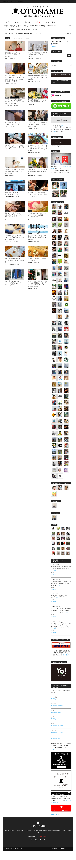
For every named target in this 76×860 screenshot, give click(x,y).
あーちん (7, 126)
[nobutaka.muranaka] (54, 451)
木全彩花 (53, 574)
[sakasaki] (66, 292)
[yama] (60, 384)
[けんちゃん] (53, 533)
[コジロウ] (54, 517)
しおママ (30, 128)
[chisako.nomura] (66, 470)
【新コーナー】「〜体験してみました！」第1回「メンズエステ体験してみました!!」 (15, 215)
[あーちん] (60, 329)
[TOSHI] (54, 243)
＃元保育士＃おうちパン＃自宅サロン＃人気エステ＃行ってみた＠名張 (14, 147)
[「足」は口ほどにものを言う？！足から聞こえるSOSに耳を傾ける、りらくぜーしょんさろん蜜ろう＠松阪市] (15, 68)
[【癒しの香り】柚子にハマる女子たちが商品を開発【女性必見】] (38, 162)
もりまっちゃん (8, 241)
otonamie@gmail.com (42, 836)
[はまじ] (66, 206)
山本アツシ (7, 219)
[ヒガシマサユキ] (66, 487)
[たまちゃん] (66, 372)
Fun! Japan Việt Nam (57, 732)
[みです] (66, 457)
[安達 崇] (54, 329)
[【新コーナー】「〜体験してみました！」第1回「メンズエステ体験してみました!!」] (15, 206)
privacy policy (55, 814)
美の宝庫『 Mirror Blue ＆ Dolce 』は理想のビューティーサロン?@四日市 (14, 283)
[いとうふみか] (60, 439)
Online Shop (51, 26)
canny (6, 175)
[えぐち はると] (60, 274)
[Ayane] (54, 384)
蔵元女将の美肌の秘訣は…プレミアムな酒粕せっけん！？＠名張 (14, 260)
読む (55, 571)
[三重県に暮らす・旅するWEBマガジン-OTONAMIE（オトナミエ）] (38, 11)
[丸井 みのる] (54, 408)
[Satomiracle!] (66, 414)
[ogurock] (54, 237)
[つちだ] (54, 359)
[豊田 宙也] (58, 548)
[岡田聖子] (54, 206)
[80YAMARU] (60, 433)
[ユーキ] (66, 353)
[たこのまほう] (60, 268)
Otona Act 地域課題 (37, 26)
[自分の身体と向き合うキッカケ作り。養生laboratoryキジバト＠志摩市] (38, 68)
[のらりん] (66, 347)
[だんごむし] (60, 396)
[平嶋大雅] (60, 372)
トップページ (8, 22)
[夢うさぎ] (54, 347)
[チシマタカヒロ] (54, 304)
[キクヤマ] (66, 402)
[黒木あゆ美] (60, 280)
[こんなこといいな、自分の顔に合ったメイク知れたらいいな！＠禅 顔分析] (15, 162)
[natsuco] (54, 249)
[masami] (66, 378)
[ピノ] (54, 439)
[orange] (54, 225)
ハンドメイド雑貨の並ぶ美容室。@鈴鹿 (37, 259)
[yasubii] (60, 286)
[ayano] (66, 439)
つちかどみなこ (8, 105)
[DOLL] (60, 255)
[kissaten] (66, 359)
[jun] (60, 249)
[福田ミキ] (63, 185)
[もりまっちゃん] (66, 261)
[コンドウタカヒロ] (54, 433)
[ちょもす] (54, 414)
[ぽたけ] (54, 261)
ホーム (13, 38)
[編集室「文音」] (66, 396)
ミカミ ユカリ (31, 58)
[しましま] (60, 408)
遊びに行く (28, 22)
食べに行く (18, 22)
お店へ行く (38, 22)
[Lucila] (66, 268)
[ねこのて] (63, 548)
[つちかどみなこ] (66, 237)
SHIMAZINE (31, 152)
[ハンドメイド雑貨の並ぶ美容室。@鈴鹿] (38, 251)
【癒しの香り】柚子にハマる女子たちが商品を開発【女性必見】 (37, 171)
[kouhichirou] (58, 538)
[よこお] (68, 548)
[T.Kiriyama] (54, 353)
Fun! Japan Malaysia (57, 705)
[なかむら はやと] (54, 372)
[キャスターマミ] (54, 212)
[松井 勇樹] (60, 219)
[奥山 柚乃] (60, 470)
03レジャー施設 (19, 33)
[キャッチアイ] (60, 445)
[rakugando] (58, 553)
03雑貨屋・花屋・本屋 (35, 33)
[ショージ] (66, 323)
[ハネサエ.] (60, 212)
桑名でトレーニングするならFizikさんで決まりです (14, 123)
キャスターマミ (31, 175)
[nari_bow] (55, 193)
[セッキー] (60, 335)
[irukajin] (68, 553)
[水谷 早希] (66, 445)
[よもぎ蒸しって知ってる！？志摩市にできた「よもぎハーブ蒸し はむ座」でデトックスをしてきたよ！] (38, 138)
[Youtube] (72, 1)
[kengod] (63, 533)
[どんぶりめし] (53, 538)
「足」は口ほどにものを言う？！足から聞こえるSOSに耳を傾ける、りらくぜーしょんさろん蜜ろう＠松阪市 (14, 78)
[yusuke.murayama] (55, 185)
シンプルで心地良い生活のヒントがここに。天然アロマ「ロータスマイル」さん (14, 238)
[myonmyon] (60, 359)
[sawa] (66, 274)
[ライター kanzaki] (66, 219)
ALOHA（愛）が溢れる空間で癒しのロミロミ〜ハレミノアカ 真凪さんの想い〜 (15, 102)
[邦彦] (66, 310)
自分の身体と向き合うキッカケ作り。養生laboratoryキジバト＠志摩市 (37, 77)
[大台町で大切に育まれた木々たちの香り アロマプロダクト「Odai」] (38, 46)
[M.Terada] (60, 451)
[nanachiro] (66, 231)
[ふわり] (60, 390)
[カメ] (54, 476)
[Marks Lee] (68, 538)
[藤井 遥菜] (66, 384)
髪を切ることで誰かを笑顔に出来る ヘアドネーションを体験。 (38, 193)
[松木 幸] (54, 274)
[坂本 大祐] (54, 505)
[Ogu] (63, 528)
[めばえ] (66, 463)
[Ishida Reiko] (60, 463)
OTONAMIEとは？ (63, 848)
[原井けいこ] (60, 353)
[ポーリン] (60, 427)
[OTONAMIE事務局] (53, 528)
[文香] (54, 402)
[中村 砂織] (54, 457)
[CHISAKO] (66, 335)
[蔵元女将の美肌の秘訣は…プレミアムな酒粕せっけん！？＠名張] (15, 251)
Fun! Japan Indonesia (57, 699)
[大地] (53, 553)
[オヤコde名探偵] (54, 427)
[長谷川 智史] (54, 470)
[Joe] (60, 292)
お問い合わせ (54, 848)
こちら (54, 132)
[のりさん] (66, 365)
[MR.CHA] (54, 390)
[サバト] (66, 286)
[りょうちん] (66, 317)
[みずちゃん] (60, 402)
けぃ (29, 196)
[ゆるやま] (60, 323)
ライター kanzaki (9, 151)
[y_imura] (54, 231)
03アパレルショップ (9, 33)
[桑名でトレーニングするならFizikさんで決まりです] (15, 115)
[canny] (54, 335)
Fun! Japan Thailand (56, 719)
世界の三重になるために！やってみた (16, 26)
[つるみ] (66, 433)
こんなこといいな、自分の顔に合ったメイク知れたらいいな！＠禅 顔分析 (14, 171)
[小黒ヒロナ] (60, 225)
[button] (70, 26)
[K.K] (60, 457)
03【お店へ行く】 (20, 38)
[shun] (60, 237)
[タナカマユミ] (54, 268)
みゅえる (30, 262)
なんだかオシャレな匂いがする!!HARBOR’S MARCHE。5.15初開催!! (37, 238)
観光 (53, 22)
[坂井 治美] (66, 329)
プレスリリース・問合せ (12, 29)
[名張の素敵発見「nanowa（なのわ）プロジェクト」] (54, 317)
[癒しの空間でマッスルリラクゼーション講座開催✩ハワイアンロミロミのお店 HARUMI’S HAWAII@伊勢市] (38, 274)
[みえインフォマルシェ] (60, 341)
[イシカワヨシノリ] (66, 280)
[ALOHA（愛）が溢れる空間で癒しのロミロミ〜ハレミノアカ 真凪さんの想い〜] (15, 93)
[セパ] (66, 249)
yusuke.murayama (9, 196)
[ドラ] (58, 543)
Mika (6, 287)
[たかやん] (66, 255)
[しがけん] (66, 451)
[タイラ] (54, 341)
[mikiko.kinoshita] (66, 304)
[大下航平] (60, 365)
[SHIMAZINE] (66, 212)
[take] (53, 543)
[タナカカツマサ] (54, 378)
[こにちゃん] (54, 255)
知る (47, 22)
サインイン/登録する (18, 1)
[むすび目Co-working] (66, 427)
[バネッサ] (58, 528)
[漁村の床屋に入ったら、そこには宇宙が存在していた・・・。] (15, 185)
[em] (60, 476)
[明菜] (60, 414)
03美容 (26, 33)
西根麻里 (30, 288)
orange (6, 58)
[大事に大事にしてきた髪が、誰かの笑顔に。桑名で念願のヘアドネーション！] (38, 115)
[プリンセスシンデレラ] (54, 219)
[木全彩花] (60, 304)
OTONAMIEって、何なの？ (30, 29)
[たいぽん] (54, 365)
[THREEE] (63, 543)
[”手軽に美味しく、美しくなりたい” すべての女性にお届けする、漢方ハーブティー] (38, 206)
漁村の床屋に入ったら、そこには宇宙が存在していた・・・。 (14, 193)
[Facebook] (63, 1)
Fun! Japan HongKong (57, 725)
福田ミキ (53, 589)
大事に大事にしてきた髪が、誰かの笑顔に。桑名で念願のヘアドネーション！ (37, 124)
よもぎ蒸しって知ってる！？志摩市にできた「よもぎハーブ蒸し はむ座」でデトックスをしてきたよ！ (38, 148)
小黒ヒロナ (7, 83)
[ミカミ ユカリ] (54, 487)
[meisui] (66, 341)
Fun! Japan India (55, 739)
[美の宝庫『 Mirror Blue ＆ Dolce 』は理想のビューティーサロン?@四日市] (15, 274)
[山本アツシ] (54, 280)
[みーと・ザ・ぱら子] (60, 261)
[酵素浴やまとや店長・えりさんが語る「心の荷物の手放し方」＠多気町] (15, 46)
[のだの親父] (53, 548)
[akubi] (54, 323)
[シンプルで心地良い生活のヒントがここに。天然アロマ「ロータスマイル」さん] (15, 229)
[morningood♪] (68, 543)
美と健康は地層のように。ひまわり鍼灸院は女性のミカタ (37, 101)
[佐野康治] (60, 206)
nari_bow (30, 241)
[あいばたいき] (66, 421)
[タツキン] (66, 298)
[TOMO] (54, 292)
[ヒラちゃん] (63, 553)
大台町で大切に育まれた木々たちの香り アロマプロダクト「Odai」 (37, 55)
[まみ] (58, 533)
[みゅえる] (54, 396)
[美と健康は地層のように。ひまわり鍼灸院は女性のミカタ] (38, 93)
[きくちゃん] (54, 286)
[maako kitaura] (60, 487)
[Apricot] (54, 494)
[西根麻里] (66, 243)
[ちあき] (60, 347)
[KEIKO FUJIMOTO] (60, 378)
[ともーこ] (63, 193)
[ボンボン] (63, 538)
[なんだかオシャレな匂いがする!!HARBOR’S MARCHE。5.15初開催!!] (38, 229)
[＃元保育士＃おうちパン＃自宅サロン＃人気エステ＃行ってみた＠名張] (15, 138)
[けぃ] (60, 243)
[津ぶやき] (54, 298)
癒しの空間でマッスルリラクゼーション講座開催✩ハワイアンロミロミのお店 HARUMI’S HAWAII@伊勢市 (37, 284)
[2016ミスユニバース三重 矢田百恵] (54, 421)
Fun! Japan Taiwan (56, 712)
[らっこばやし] (60, 298)
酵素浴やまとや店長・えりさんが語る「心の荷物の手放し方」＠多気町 (14, 55)
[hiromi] (60, 231)
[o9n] (54, 463)
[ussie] (66, 390)
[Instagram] (66, 1)
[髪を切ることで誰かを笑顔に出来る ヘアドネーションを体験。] (38, 185)
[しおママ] (66, 225)
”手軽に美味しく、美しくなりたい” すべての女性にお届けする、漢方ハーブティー (38, 215)
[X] (69, 1)
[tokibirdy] (60, 317)
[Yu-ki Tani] (66, 408)
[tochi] (60, 310)
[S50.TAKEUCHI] (54, 310)
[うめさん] (54, 445)
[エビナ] (60, 421)
